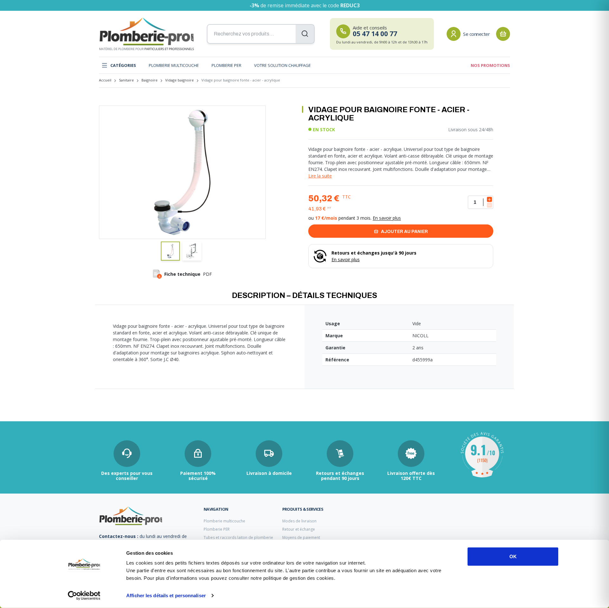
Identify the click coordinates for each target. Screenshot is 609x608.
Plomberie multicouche (174, 65)
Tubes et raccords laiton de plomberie (238, 537)
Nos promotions (490, 65)
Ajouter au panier (404, 231)
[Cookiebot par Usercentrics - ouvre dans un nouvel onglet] (84, 595)
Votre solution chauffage (282, 65)
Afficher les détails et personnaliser (166, 595)
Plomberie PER (226, 65)
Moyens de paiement (301, 537)
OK (513, 556)
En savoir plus (387, 218)
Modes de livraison (299, 521)
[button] (170, 251)
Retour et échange (298, 529)
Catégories (123, 65)
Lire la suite (320, 176)
